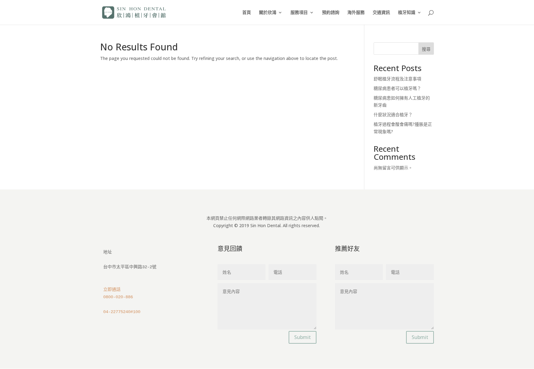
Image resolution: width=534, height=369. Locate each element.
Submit (302, 337)
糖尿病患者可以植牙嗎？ (397, 88)
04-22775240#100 (121, 311)
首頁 (246, 12)
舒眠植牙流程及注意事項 (397, 79)
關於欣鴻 (267, 12)
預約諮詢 (330, 12)
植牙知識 (406, 12)
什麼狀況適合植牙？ (393, 114)
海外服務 (356, 12)
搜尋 (426, 49)
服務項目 (299, 12)
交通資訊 (381, 12)
